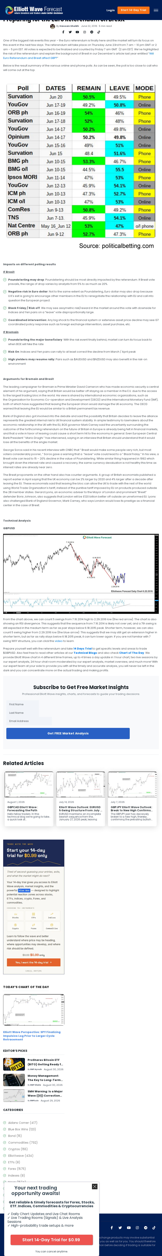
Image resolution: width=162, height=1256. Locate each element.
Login (111, 10)
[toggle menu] (156, 10)
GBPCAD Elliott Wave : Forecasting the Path (22, 808)
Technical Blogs (85, 653)
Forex (17, 1169)
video (59, 641)
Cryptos (18, 1149)
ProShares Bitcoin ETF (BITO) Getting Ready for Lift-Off (46, 1064)
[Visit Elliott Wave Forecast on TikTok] (154, 1228)
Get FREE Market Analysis (68, 733)
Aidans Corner (23, 1123)
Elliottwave (21, 1156)
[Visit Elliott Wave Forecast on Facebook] (111, 1228)
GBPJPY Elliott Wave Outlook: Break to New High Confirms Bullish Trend (131, 810)
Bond (15, 1136)
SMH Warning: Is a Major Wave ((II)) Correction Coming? (45, 1096)
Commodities (23, 1142)
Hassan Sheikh (69, 26)
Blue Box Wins (22, 1129)
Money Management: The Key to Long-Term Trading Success (44, 1080)
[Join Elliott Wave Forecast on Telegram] (145, 1228)
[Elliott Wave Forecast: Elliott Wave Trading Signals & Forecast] (34, 10)
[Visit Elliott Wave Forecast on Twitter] (120, 1228)
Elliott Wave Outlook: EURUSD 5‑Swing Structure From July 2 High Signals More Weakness (80, 810)
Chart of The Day (131, 653)
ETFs (14, 1162)
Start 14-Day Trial (133, 10)
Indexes (16, 1175)
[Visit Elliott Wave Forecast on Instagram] (137, 1228)
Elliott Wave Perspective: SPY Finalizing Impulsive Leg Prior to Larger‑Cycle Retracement (32, 1035)
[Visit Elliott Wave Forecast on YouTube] (129, 1228)
